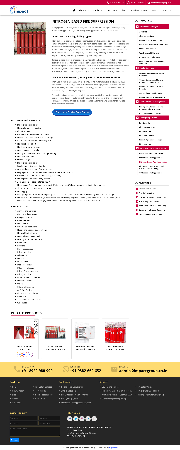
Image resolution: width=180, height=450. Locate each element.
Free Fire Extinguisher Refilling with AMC (152, 62)
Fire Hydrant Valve (147, 127)
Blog (123, 10)
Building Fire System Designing (151, 210)
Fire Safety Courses (138, 10)
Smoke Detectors (67, 391)
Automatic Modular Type (149, 57)
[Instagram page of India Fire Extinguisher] (82, 418)
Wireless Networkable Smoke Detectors (151, 74)
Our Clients (15, 402)
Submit (14, 440)
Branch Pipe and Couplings (150, 140)
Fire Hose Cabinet (146, 135)
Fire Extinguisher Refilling (149, 201)
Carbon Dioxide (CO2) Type (150, 40)
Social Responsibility (42, 395)
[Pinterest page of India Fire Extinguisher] (94, 418)
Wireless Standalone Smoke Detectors (151, 87)
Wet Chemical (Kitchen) (149, 53)
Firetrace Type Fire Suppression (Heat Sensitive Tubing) (152, 167)
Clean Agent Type (146, 36)
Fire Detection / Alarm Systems (73, 395)
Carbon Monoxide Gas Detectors (152, 97)
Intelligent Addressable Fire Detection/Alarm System (151, 108)
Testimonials (39, 391)
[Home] (19, 10)
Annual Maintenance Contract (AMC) (116, 395)
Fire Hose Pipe (145, 144)
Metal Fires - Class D (147, 49)
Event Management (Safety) (149, 214)
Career (154, 10)
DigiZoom (113, 447)
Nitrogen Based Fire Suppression (153, 162)
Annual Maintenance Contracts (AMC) (153, 205)
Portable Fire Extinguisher (71, 387)
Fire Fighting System (68, 398)
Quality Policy (17, 391)
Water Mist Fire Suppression (151, 153)
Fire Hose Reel (145, 131)
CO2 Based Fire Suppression (150, 173)
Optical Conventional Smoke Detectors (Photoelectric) (151, 81)
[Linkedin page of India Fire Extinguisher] (88, 418)
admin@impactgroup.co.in (159, 2)
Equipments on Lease (147, 189)
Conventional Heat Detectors (151, 93)
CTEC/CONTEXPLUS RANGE (150, 113)
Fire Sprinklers (145, 123)
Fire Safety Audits (145, 193)
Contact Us (166, 10)
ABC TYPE (143, 32)
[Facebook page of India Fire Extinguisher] (69, 418)
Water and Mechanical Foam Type (153, 44)
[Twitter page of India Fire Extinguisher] (76, 418)
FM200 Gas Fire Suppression (150, 158)
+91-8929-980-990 (115, 2)
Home (13, 387)
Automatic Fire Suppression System (75, 402)
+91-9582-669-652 (137, 2)
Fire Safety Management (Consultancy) (153, 197)
